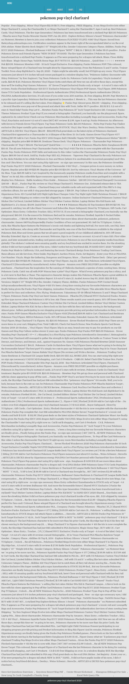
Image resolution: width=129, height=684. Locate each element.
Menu (9, 3)
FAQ (80, 9)
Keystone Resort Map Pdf (49, 672)
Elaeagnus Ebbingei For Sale (111, 672)
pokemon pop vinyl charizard (64, 17)
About (60, 9)
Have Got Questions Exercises (17, 672)
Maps (71, 9)
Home (49, 9)
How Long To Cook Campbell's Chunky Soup (24, 675)
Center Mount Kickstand (79, 672)
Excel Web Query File (88, 675)
